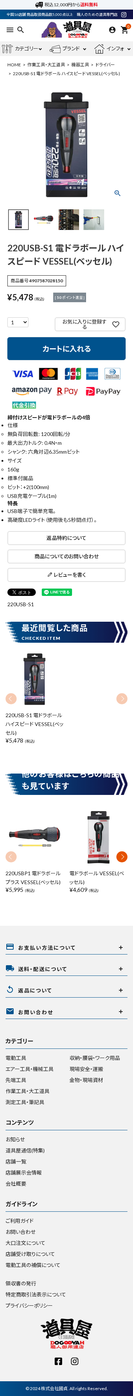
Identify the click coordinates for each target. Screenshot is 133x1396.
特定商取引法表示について (36, 1294)
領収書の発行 (21, 1283)
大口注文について (25, 1243)
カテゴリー (26, 48)
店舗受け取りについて (30, 1254)
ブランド (71, 48)
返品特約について (66, 538)
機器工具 (80, 64)
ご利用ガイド (20, 1221)
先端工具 (16, 1080)
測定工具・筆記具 (25, 1102)
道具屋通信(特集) (25, 1150)
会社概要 (16, 1183)
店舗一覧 (16, 1161)
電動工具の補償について (33, 1265)
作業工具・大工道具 (46, 64)
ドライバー (105, 64)
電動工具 (16, 1058)
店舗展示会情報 (24, 1172)
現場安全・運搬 (86, 1069)
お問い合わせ (20, 1232)
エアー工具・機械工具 (30, 1069)
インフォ (115, 48)
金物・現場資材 (86, 1080)
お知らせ (15, 1139)
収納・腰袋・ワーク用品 (94, 1058)
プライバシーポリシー (29, 1305)
